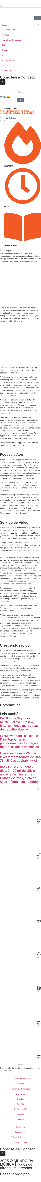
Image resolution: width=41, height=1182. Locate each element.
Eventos (20, 1099)
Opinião (20, 1114)
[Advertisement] (20, 285)
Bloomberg (4, 261)
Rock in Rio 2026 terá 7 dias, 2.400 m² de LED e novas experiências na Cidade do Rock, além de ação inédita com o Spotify (19, 774)
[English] (1, 96)
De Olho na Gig (20, 1109)
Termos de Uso (20, 1142)
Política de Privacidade (20, 1137)
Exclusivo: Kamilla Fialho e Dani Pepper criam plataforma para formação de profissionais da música (19, 741)
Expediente (20, 1127)
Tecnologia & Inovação (20, 1089)
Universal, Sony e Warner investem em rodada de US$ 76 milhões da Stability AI (20, 756)
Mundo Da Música (11, 109)
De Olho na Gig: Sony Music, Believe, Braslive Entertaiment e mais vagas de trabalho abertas (19, 723)
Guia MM (20, 1104)
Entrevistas (20, 1094)
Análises (20, 1084)
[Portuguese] (4, 96)
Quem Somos (20, 1132)
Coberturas (20, 1119)
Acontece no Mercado (20, 1079)
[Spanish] (8, 96)
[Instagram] (2, 1153)
